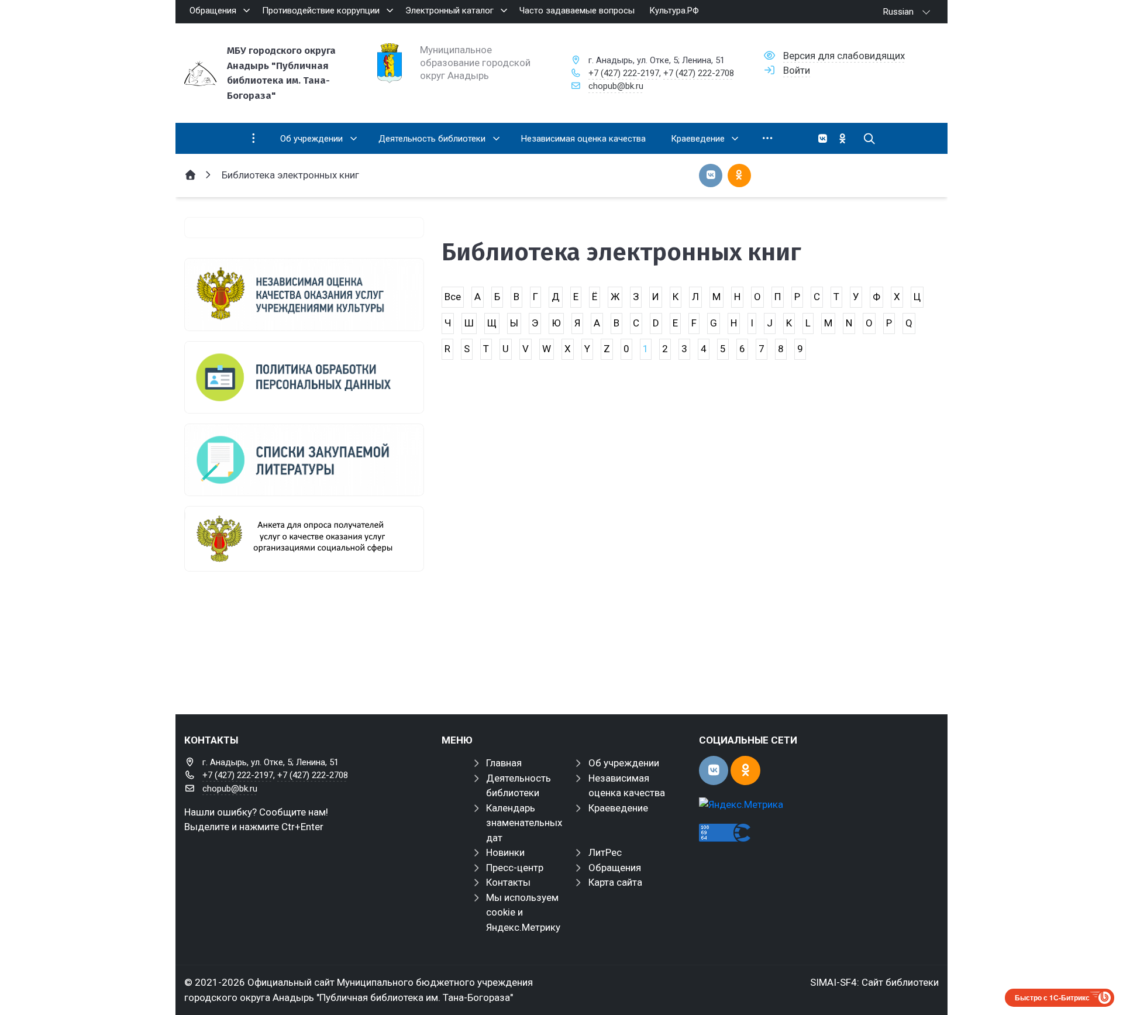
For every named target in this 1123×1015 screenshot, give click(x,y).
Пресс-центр (514, 867)
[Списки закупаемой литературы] (304, 460)
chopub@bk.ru (615, 86)
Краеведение (618, 808)
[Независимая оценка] (304, 294)
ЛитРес (605, 852)
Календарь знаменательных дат (524, 823)
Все (453, 296)
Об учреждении (623, 763)
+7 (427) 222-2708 (698, 73)
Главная (504, 763)
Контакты (508, 882)
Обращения (614, 867)
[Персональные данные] (304, 377)
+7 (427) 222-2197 (623, 73)
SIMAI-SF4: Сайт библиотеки (874, 982)
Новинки (505, 852)
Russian (898, 11)
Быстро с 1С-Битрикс (1052, 997)
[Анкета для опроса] (304, 539)
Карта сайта (615, 882)
